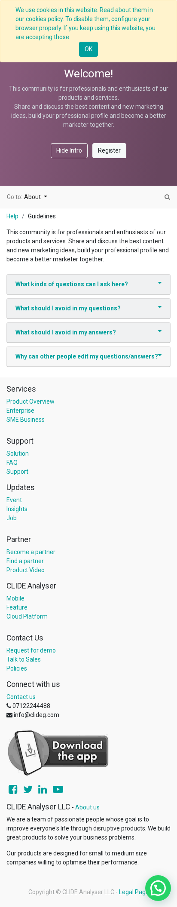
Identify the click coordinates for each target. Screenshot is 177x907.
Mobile (15, 598)
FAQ (12, 462)
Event (14, 499)
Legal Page (134, 892)
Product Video (25, 570)
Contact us (21, 696)
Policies (16, 668)
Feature (16, 607)
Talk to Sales (23, 659)
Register (109, 150)
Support (17, 471)
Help (12, 216)
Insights (16, 509)
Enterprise (20, 410)
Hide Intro (69, 150)
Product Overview (30, 401)
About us (87, 807)
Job (11, 518)
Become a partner (30, 551)
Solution (17, 453)
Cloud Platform (27, 616)
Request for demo (31, 650)
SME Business (25, 419)
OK (88, 49)
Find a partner (25, 561)
